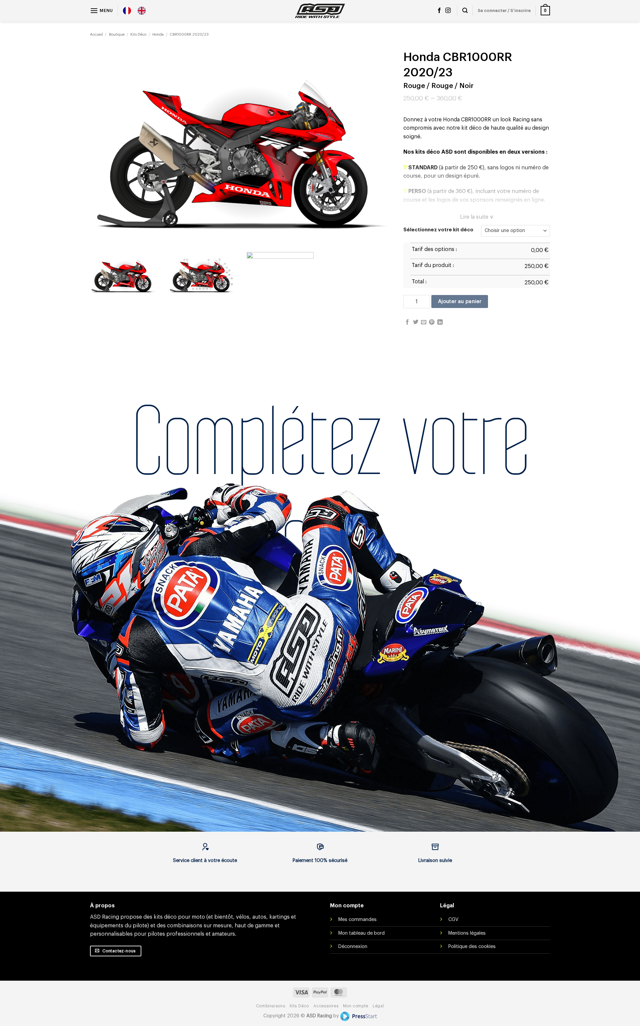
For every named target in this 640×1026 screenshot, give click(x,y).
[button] (101, 10)
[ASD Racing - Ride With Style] (320, 10)
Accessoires (325, 1006)
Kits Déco (138, 34)
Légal (378, 1006)
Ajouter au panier (460, 301)
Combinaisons (270, 1006)
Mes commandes (357, 919)
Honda (158, 34)
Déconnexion (352, 946)
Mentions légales (467, 933)
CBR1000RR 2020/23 (189, 34)
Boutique (117, 34)
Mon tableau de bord (361, 933)
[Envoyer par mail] (423, 322)
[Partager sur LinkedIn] (440, 322)
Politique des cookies (472, 946)
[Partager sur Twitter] (415, 322)
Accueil (96, 34)
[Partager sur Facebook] (407, 322)
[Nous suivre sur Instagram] (448, 11)
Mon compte (355, 1006)
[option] (143, 11)
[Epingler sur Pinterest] (431, 322)
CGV (453, 919)
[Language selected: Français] (137, 10)
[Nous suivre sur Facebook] (439, 11)
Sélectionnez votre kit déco (438, 229)
